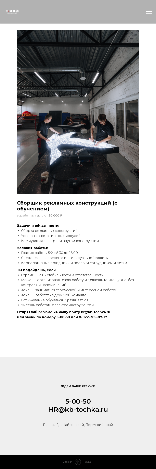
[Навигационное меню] (149, 12)
